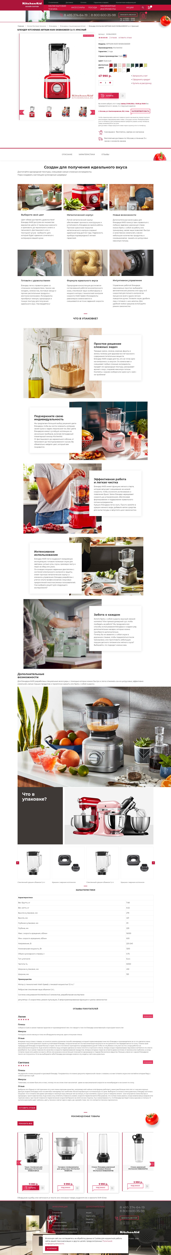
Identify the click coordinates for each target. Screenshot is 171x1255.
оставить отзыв (125, 38)
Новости (89, 1222)
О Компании (57, 1213)
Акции (88, 1213)
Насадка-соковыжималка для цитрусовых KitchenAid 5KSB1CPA (68, 1169)
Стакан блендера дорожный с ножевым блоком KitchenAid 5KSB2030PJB (103, 1169)
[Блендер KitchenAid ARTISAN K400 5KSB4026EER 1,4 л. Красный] (32, 111)
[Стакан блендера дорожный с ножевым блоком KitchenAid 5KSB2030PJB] (103, 1148)
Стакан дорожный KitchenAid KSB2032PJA (138, 1168)
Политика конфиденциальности (65, 1229)
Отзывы (105, 154)
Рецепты (89, 1219)
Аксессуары (78, 7)
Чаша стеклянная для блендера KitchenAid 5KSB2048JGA (33, 1169)
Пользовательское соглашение (64, 1232)
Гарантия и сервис (59, 1226)
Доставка (56, 1216)
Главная (21, 26)
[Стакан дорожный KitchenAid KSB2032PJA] (138, 1148)
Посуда (92, 7)
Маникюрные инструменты (108, 7)
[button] (26, 1108)
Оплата (55, 1219)
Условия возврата (59, 1222)
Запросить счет (140, 76)
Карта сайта (91, 1216)
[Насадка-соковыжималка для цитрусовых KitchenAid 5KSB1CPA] (68, 1148)
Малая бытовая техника (57, 7)
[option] (40, 212)
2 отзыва (113, 38)
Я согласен (52, 1248)
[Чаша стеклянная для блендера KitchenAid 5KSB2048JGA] (33, 1148)
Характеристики (87, 154)
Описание (67, 154)
